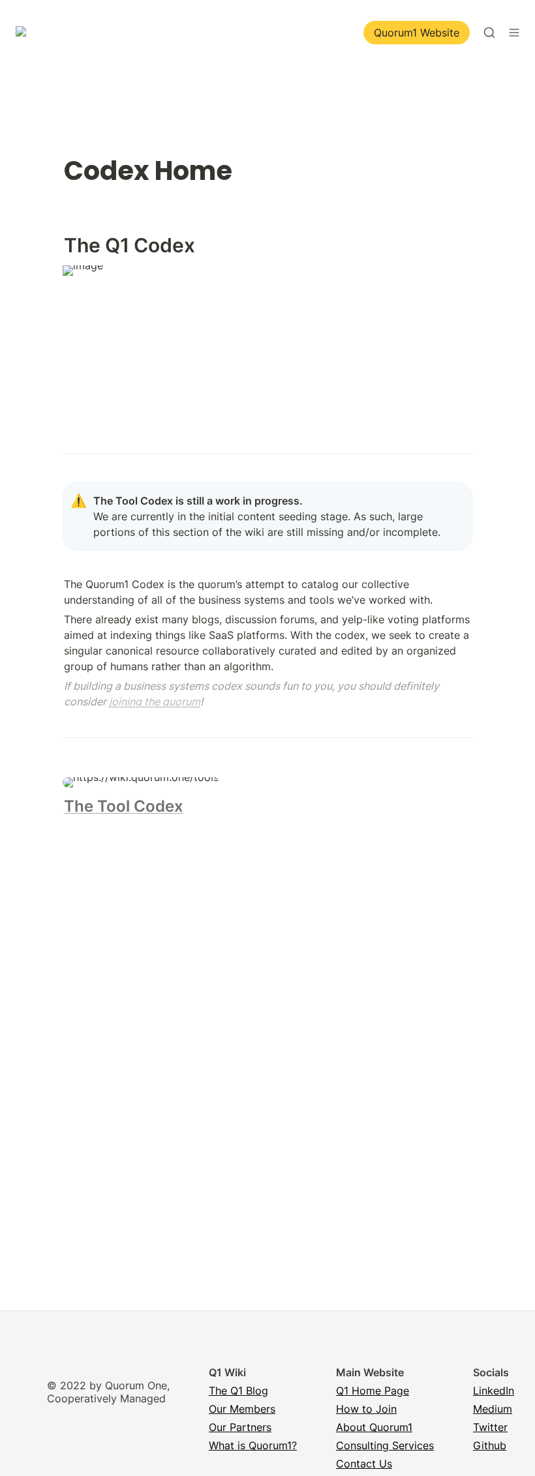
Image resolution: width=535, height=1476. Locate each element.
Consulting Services (385, 1445)
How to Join (366, 1408)
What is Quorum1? (253, 1445)
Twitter (490, 1427)
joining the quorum (154, 701)
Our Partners (240, 1427)
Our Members (242, 1408)
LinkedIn (493, 1390)
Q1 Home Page (372, 1390)
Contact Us (364, 1463)
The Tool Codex (123, 806)
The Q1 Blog (238, 1390)
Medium (492, 1408)
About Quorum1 (374, 1427)
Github (489, 1445)
